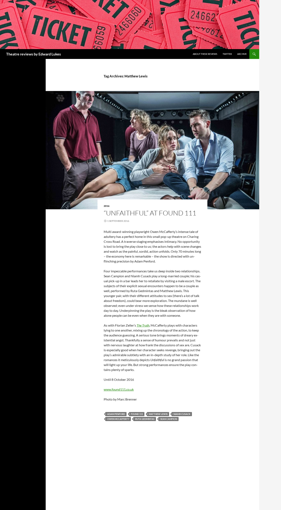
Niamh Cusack (181, 414)
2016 (106, 205)
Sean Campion (168, 419)
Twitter (227, 54)
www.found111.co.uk (119, 389)
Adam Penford (116, 414)
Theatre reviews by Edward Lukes (33, 54)
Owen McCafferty (118, 419)
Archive (242, 54)
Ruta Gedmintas (144, 419)
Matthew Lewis (158, 414)
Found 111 (137, 414)
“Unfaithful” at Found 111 (150, 213)
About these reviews (205, 54)
